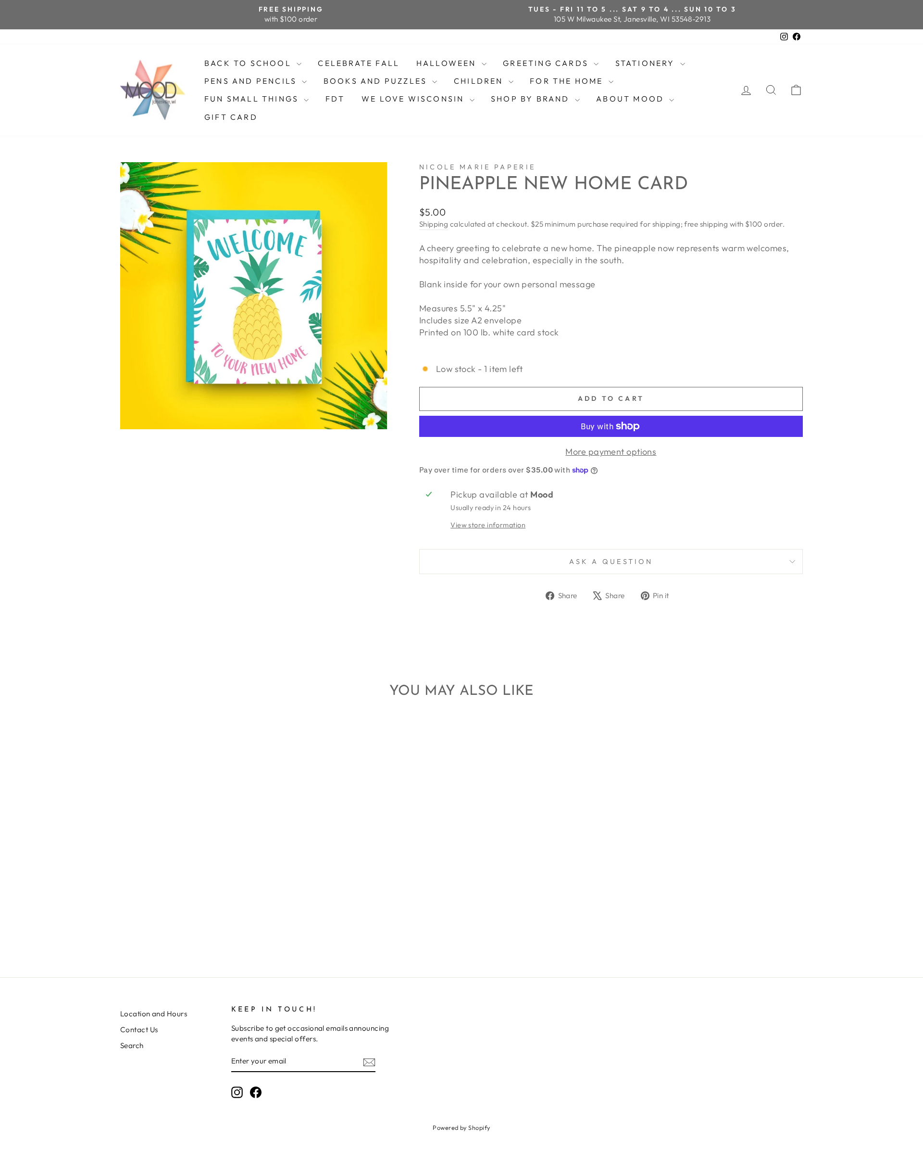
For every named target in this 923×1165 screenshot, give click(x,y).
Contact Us (139, 1029)
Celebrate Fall (358, 63)
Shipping (434, 224)
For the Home (568, 81)
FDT (335, 98)
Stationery (646, 63)
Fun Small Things (252, 98)
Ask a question (611, 561)
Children (480, 81)
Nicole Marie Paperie (477, 167)
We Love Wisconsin (414, 98)
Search (132, 1045)
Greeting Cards (547, 63)
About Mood (631, 98)
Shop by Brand (532, 98)
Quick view (202, 874)
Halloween (447, 63)
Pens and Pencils (251, 81)
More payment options (610, 451)
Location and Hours (153, 1013)
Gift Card (231, 117)
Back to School (249, 63)
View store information (487, 525)
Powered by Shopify (461, 1127)
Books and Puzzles (377, 81)
